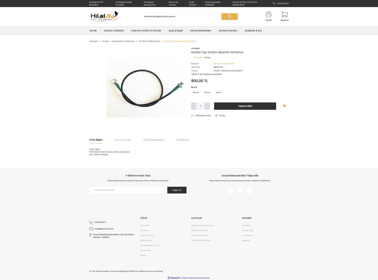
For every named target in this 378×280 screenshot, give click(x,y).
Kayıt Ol (177, 190)
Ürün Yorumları (122, 139)
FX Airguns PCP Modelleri (96, 3)
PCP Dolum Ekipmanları (224, 63)
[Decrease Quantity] (193, 106)
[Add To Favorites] (285, 106)
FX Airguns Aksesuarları (150, 3)
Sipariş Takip (248, 230)
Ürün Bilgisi (95, 139)
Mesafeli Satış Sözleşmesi (202, 225)
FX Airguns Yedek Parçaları (124, 3)
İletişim (143, 255)
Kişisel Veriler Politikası (200, 240)
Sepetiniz (246, 240)
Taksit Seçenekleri (153, 139)
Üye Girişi (144, 230)
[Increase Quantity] (207, 106)
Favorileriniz (247, 235)
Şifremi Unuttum (147, 235)
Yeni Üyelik (144, 225)
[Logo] (104, 16)
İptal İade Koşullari (199, 235)
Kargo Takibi (145, 250)
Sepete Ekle (245, 106)
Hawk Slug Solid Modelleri (212, 3)
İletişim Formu (146, 240)
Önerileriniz (182, 139)
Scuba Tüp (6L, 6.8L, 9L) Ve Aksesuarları (245, 3)
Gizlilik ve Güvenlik (199, 230)
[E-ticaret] (188, 278)
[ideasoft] (173, 277)
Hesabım (246, 225)
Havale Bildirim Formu (150, 245)
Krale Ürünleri (192, 3)
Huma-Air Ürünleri (173, 3)
